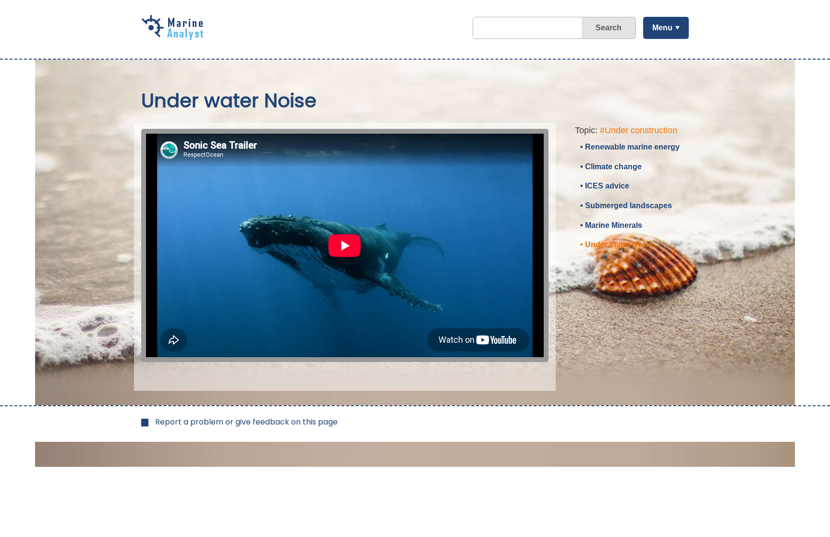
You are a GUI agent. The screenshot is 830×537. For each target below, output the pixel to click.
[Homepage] (174, 36)
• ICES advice (604, 186)
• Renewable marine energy (630, 147)
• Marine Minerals (611, 225)
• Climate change (611, 166)
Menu (662, 28)
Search (609, 28)
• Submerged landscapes (626, 205)
